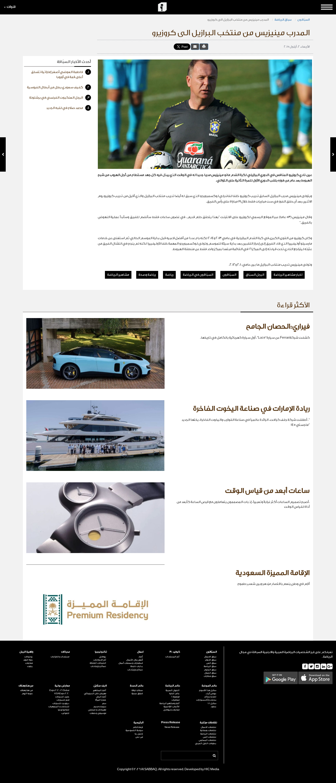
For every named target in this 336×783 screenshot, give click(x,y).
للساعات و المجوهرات (58, 706)
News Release (172, 727)
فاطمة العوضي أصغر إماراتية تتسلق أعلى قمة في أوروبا (60, 74)
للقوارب (65, 713)
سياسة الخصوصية (134, 730)
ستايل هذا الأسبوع (207, 690)
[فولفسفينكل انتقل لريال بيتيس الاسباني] (333, 154)
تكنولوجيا (101, 651)
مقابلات (29, 663)
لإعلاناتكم (138, 727)
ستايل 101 (212, 703)
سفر (104, 703)
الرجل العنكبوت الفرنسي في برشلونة (59, 98)
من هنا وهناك (26, 685)
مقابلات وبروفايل (171, 710)
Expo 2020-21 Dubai (59, 690)
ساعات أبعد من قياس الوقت (267, 491)
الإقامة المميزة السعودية (272, 573)
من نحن (139, 737)
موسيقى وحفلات (98, 713)
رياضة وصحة (147, 275)
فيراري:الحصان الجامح (278, 326)
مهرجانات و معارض (97, 710)
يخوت (30, 666)
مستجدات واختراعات (60, 657)
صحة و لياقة (137, 690)
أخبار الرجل (101, 697)
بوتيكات (28, 657)
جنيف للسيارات (62, 697)
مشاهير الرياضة (118, 275)
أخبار (141, 657)
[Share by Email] (195, 46)
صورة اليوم (27, 693)
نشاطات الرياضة (208, 734)
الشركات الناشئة (98, 663)
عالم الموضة (209, 685)
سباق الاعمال (210, 657)
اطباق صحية (137, 693)
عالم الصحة (137, 685)
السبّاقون (303, 19)
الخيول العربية (172, 690)
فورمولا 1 (175, 697)
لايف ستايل (100, 685)
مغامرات (175, 700)
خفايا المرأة (100, 700)
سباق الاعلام (210, 660)
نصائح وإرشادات (135, 670)
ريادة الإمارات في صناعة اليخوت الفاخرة (251, 409)
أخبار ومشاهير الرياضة (169, 703)
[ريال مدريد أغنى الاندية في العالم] (3, 154)
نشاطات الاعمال (208, 727)
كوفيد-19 (174, 651)
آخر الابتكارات (99, 660)
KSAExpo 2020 (61, 693)
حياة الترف (28, 660)
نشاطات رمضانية (208, 730)
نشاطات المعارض (207, 740)
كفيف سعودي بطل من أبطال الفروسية (58, 87)
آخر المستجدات (172, 657)
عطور (213, 706)
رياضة (169, 275)
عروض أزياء (211, 693)
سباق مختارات (210, 676)
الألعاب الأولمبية (171, 706)
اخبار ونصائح (210, 697)
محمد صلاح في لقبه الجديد (68, 108)
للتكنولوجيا (63, 710)
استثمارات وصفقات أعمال (130, 663)
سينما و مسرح (99, 706)
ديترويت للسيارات (60, 703)
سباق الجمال (210, 673)
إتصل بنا (139, 734)
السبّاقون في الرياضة (198, 275)
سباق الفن (211, 663)
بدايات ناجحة (136, 666)
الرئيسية (138, 722)
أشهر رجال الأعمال (134, 660)
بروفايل (102, 657)
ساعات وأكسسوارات (206, 700)
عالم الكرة (174, 693)
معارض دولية (62, 685)
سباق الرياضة (283, 19)
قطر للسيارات (62, 700)
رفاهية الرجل (26, 651)
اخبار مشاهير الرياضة (288, 275)
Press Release (170, 722)
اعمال (140, 651)
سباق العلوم (210, 670)
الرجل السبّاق (255, 275)
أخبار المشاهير (99, 690)
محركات (65, 651)
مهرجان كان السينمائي (95, 693)
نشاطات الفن (209, 737)
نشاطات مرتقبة (208, 722)
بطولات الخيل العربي (205, 743)
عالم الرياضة (172, 685)
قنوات (11, 7)
